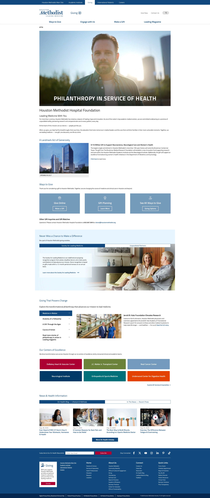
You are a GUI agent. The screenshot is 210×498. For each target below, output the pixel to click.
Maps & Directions (163, 471)
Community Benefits (114, 468)
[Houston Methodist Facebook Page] (134, 453)
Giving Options (150, 208)
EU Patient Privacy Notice (107, 496)
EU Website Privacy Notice (90, 496)
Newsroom (139, 471)
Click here (94, 159)
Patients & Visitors (91, 466)
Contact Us (139, 466)
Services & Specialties (92, 468)
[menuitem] (52, 2)
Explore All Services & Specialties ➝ (159, 385)
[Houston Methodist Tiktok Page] (169, 453)
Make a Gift (119, 21)
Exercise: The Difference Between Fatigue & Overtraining (153, 431)
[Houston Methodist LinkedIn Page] (157, 453)
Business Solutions (163, 482)
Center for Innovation (114, 487)
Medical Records (162, 475)
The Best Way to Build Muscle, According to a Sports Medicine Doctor (121, 431)
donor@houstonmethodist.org (106, 222)
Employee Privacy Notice (123, 496)
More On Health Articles (105, 439)
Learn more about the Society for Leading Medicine (59, 272)
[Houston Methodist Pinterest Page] (163, 453)
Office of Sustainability (115, 489)
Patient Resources (163, 478)
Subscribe (103, 453)
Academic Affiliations (114, 482)
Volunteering (112, 475)
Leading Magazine (152, 21)
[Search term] (166, 13)
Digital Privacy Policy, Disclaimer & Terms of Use (51, 496)
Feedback (138, 478)
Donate (48, 483)
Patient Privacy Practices (74, 496)
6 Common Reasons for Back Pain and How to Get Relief (87, 431)
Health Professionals (92, 471)
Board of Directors (114, 480)
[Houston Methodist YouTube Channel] (145, 453)
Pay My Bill (161, 473)
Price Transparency (163, 484)
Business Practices (114, 484)
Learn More (105, 208)
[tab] (72, 245)
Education (89, 473)
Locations (89, 478)
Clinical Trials (162, 480)
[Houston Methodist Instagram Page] (151, 453)
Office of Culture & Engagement (117, 471)
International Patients (106, 2)
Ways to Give (55, 21)
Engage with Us (87, 21)
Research (88, 475)
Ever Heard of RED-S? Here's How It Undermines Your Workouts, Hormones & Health (54, 432)
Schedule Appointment (164, 468)
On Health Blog (140, 473)
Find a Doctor (162, 466)
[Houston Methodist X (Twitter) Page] (139, 453)
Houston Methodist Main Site (52, 2)
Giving (90, 2)
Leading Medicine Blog (142, 475)
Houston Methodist (114, 466)
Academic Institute (75, 2)
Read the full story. (162, 325)
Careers (121, 2)
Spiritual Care (112, 478)
